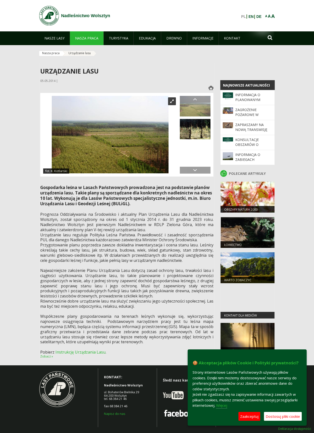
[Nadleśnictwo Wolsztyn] (49, 15)
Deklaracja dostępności (294, 429)
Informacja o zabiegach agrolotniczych (250, 159)
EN (251, 17)
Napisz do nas (114, 413)
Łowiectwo (233, 245)
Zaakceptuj (249, 416)
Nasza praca (51, 53)
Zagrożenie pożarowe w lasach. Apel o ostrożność (248, 117)
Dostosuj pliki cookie (283, 416)
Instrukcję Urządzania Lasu (80, 352)
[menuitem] (54, 38)
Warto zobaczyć (237, 280)
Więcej (221, 405)
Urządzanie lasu (79, 53)
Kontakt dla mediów (240, 315)
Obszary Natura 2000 (241, 209)
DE (259, 17)
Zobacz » (46, 356)
